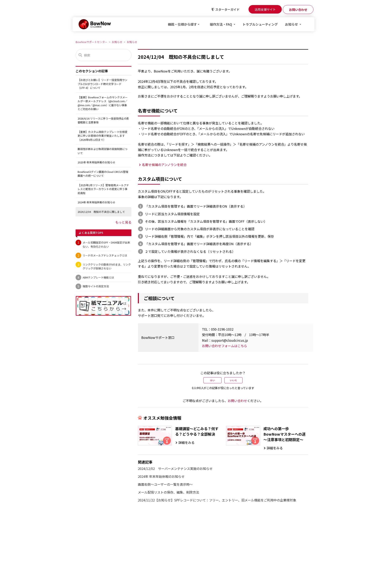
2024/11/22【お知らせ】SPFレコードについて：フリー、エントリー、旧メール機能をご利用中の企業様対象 (217, 500)
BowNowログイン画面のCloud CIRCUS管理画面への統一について (103, 174)
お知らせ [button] (292, 24)
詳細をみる (186, 442)
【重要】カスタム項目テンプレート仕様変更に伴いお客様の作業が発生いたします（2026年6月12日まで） (102, 136)
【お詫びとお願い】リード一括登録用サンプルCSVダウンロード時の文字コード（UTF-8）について (102, 84)
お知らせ (117, 42)
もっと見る (123, 222)
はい (212, 380)
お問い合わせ (237, 400)
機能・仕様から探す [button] (182, 24)
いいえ (233, 380)
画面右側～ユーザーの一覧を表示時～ (165, 484)
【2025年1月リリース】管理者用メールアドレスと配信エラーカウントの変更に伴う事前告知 (103, 189)
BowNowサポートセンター (91, 42)
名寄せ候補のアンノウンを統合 (164, 164)
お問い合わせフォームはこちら (224, 345)
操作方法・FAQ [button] (221, 24)
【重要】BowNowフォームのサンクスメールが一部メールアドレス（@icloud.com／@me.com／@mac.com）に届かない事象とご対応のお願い (103, 103)
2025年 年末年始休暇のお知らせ (96, 162)
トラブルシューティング (260, 24)
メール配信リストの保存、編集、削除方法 (168, 492)
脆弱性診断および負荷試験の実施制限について (102, 151)
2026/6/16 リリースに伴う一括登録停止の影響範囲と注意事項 (103, 120)
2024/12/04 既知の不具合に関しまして (101, 212)
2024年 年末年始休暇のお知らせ (96, 202)
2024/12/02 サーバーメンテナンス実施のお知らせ (175, 468)
